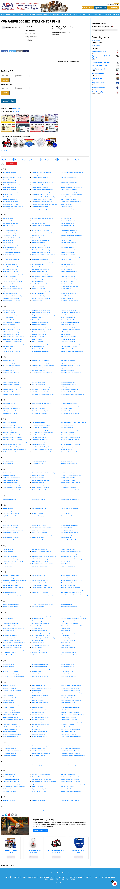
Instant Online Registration (103, 14)
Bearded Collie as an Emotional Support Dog (12, 252)
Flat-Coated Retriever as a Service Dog (40, 413)
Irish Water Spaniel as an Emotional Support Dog (71, 475)
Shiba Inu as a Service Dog (37, 690)
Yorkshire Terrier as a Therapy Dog (39, 810)
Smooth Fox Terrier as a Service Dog (39, 734)
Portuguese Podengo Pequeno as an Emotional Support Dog (73, 618)
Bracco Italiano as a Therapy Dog (68, 254)
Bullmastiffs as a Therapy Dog (67, 298)
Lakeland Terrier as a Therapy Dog (39, 525)
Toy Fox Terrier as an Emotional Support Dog (70, 748)
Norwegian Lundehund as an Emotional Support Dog (71, 580)
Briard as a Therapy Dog (66, 262)
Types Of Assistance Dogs (60, 14)
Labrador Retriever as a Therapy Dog (10, 527)
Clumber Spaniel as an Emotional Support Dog (70, 322)
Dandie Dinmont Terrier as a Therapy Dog (40, 363)
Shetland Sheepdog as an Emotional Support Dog (42, 688)
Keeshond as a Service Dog (8, 508)
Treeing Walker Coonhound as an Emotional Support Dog (72, 755)
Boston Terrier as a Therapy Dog (67, 225)
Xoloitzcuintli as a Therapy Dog (38, 800)
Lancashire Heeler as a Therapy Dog (39, 532)
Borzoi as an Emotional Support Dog (68, 220)
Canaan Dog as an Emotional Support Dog (11, 322)
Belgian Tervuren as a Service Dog (10, 291)
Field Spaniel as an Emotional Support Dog (11, 408)
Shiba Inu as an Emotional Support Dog (40, 695)
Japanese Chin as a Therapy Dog (38, 499)
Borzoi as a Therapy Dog (66, 218)
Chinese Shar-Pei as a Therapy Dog (39, 334)
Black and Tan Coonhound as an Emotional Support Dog (43, 254)
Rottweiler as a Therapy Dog (37, 674)
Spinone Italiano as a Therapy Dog (68, 705)
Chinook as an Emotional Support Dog (40, 344)
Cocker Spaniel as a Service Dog (67, 324)
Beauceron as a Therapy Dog (8, 257)
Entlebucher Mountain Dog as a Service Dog (70, 389)
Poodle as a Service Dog (37, 647)
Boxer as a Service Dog (66, 237)
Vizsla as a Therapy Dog (37, 765)
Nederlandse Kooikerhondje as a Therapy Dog (12, 578)
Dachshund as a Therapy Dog (9, 363)
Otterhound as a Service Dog (38, 606)
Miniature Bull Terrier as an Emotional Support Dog (42, 563)
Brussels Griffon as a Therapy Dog (68, 276)
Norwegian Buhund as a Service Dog (39, 582)
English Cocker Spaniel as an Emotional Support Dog (13, 387)
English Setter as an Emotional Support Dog (41, 387)
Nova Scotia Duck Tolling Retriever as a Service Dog (72, 590)
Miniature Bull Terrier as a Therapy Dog (40, 561)
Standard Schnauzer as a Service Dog (68, 717)
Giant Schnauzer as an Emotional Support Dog (41, 425)
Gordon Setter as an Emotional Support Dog (41, 446)
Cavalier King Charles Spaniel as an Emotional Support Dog (15, 344)
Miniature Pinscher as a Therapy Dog (68, 549)
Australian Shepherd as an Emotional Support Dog (71, 194)
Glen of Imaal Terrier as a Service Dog (40, 427)
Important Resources (108, 877)
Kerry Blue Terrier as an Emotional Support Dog (41, 511)
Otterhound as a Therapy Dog (67, 604)
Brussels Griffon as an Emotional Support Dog (70, 279)
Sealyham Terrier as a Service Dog (10, 729)
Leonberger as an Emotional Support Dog (69, 525)
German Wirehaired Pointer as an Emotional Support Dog (14, 449)
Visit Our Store (17, 112)
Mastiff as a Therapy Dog (8, 566)
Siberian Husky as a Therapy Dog (38, 707)
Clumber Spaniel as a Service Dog (68, 317)
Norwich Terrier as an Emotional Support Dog (70, 587)
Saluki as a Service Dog (7, 693)
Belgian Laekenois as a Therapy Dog (10, 271)
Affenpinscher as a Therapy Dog (9, 175)
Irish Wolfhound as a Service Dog (68, 477)
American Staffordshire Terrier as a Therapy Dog (42, 201)
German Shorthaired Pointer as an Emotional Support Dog (15, 442)
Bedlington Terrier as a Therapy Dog (10, 264)
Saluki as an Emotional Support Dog (10, 697)
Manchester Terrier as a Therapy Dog (10, 559)
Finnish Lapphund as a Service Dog (10, 410)
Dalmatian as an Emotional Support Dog (11, 372)
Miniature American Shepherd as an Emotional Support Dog (44, 556)
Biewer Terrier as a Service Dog (38, 242)
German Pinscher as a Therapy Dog (10, 425)
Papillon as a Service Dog (8, 616)
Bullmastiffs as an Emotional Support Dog (69, 300)
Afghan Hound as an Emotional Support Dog (12, 184)
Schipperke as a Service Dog (8, 707)
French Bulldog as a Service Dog (67, 408)
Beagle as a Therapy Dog (8, 242)
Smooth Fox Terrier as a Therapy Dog (39, 736)
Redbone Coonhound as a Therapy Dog (11, 674)
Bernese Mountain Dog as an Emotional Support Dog (43, 232)
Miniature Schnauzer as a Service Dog (69, 554)
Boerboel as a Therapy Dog (37, 281)
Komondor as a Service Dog (37, 513)
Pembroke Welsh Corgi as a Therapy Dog (11, 640)
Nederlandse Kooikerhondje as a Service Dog (12, 575)
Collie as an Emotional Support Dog (68, 336)
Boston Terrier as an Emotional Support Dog (70, 228)
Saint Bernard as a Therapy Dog (9, 688)
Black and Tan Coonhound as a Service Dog (41, 250)
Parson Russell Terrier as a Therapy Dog (11, 625)
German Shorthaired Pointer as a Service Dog (12, 437)
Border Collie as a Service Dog (38, 286)
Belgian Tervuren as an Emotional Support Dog (12, 295)
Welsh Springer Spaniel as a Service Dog (11, 781)
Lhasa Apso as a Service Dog (67, 527)
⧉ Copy (26, 51)
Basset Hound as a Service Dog (9, 232)
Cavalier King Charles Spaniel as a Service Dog (12, 339)
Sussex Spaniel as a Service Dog (67, 724)
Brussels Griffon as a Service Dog (68, 274)
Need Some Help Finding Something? (102, 27)
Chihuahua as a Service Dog (37, 317)
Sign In (116, 4)
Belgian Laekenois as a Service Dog (10, 269)
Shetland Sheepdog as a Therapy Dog (39, 685)
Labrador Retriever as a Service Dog (10, 525)
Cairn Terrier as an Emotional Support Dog (11, 315)
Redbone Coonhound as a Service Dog (10, 671)
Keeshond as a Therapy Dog (8, 511)
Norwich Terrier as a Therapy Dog (68, 585)
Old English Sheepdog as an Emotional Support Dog (42, 604)
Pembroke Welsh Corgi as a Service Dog (11, 637)
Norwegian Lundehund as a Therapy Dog (69, 578)
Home (3, 14)
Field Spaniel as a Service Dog (9, 403)
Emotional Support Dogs (43, 14)
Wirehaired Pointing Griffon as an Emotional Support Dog (73, 784)
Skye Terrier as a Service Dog (38, 719)
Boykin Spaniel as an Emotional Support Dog (70, 250)
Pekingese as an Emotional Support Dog (11, 635)
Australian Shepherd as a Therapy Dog (69, 192)
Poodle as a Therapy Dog (37, 650)
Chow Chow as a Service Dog (38, 346)
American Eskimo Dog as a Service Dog (40, 177)
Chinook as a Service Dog (37, 339)
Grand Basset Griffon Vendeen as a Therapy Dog (42, 451)
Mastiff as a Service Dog (8, 563)
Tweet (12, 51)
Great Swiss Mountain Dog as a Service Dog (70, 439)
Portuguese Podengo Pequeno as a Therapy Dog (71, 616)
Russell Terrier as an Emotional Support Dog (70, 669)
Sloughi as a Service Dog (37, 726)
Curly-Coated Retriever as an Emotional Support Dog (72, 351)
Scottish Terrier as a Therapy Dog (9, 724)
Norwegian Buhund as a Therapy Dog (39, 585)
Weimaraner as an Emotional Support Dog (11, 779)
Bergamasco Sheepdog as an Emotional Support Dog (43, 218)
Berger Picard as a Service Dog (38, 220)
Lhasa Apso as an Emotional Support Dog (69, 532)
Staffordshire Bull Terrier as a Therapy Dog (70, 712)
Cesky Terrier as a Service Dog (9, 346)
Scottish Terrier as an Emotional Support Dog (12, 726)
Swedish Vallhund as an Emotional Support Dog (70, 736)
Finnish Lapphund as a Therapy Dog (10, 413)
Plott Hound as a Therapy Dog (38, 621)
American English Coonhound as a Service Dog (12, 209)
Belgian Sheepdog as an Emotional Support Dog (12, 288)
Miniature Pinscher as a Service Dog (39, 566)
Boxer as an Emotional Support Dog (68, 242)
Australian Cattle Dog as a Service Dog (69, 182)
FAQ (96, 877)
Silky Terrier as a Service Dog (38, 712)
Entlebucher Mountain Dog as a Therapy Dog (70, 391)
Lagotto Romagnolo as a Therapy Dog (10, 535)
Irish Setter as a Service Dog (38, 475)
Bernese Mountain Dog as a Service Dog (40, 228)
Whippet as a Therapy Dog (37, 786)
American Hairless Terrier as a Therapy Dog (41, 194)
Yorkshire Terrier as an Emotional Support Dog (70, 810)
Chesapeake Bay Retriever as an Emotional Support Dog (43, 315)
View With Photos (11, 163)
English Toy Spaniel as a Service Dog (68, 382)
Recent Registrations (68, 879)
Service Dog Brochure (51, 879)
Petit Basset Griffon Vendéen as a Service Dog (12, 645)
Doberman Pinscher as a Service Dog (39, 368)
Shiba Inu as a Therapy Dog (37, 693)
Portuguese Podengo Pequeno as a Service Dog (42, 654)
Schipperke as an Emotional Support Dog (11, 712)
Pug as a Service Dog (65, 628)
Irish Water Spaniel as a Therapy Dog (68, 473)
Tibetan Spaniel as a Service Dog (9, 753)
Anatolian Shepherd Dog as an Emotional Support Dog (72, 180)
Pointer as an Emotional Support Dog (39, 630)
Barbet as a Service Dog (8, 218)
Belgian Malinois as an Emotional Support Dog (12, 281)
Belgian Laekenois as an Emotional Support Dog (13, 274)
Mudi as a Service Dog (65, 561)
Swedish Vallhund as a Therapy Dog (68, 734)
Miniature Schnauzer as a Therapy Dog (69, 556)
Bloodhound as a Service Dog (38, 264)
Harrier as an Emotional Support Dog (39, 461)
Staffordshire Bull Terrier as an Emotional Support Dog (72, 714)
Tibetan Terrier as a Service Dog (38, 748)
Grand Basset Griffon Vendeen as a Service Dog (42, 449)
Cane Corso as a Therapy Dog (9, 327)
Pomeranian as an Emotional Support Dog (40, 645)
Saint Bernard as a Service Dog (9, 685)
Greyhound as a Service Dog (67, 446)
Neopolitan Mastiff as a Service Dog (10, 582)
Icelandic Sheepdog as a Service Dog (10, 480)
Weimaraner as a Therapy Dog (9, 776)
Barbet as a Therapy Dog (8, 220)
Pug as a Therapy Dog (65, 630)
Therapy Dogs (31, 14)
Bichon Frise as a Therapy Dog (38, 237)
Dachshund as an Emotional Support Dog (11, 365)
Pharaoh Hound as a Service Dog (9, 652)
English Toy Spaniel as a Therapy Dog (68, 384)
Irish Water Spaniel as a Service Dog (39, 489)
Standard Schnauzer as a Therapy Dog (69, 719)
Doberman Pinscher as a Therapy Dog (39, 370)
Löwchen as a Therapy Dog (66, 537)
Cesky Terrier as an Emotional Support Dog (11, 351)
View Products (110, 4)
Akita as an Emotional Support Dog (10, 199)
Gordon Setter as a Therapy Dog (38, 444)
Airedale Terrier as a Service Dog (9, 187)
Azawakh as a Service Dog (66, 204)
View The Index (16, 108)
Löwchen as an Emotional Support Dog (69, 539)
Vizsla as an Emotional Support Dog (68, 765)
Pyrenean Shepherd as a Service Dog (68, 650)
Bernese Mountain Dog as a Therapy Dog (40, 230)
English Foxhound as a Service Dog (10, 389)
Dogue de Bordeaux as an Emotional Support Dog (71, 372)
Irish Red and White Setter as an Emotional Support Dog (43, 473)
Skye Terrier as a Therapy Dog (38, 722)
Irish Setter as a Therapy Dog (38, 477)
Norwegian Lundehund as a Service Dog (69, 575)
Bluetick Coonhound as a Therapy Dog (40, 274)
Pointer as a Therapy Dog (37, 628)
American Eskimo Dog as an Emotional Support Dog (42, 182)
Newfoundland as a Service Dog (9, 590)
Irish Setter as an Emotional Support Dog (40, 480)
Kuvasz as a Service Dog (66, 511)
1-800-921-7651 (88, 8)
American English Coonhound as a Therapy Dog (41, 172)
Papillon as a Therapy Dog (8, 618)
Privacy (62, 883)
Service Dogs (21, 14)
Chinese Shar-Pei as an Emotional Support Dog (41, 336)
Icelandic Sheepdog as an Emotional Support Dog (13, 485)
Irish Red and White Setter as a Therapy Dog (12, 489)
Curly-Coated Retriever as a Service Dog (69, 346)
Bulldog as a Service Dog (66, 288)
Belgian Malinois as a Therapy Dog (10, 279)
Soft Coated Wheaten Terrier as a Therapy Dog (70, 690)
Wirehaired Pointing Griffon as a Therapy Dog (70, 781)
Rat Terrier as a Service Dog (8, 664)
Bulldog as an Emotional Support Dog (68, 293)
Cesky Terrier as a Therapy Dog (9, 348)
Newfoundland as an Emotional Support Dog (12, 595)
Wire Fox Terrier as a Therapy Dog (68, 774)
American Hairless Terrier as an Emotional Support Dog (43, 196)
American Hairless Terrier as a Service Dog (41, 192)
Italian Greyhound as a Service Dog (68, 485)
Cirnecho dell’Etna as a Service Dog (68, 310)
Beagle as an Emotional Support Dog (10, 245)
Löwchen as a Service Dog (66, 535)
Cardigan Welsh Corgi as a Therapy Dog (11, 334)
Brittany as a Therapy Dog (66, 269)
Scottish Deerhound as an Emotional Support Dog (13, 719)
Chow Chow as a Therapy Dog (38, 348)
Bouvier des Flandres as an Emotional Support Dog (71, 235)
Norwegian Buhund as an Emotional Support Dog (42, 587)
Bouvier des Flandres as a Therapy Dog (69, 232)
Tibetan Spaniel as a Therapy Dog (9, 755)
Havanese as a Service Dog (37, 463)
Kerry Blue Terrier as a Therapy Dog (39, 508)
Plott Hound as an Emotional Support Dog (40, 623)
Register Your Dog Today (40, 830)
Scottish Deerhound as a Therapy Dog (10, 717)
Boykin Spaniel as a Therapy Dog (67, 247)
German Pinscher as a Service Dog (10, 422)
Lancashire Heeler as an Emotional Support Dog (42, 535)
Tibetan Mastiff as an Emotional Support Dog (12, 750)
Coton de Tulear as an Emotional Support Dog (70, 344)
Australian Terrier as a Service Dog (68, 196)
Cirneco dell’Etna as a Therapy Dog (68, 315)
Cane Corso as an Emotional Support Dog (11, 329)
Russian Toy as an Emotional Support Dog (69, 676)
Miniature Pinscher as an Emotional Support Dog (71, 551)
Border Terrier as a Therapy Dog (38, 295)
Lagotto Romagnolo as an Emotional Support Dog (13, 537)
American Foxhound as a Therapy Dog (40, 187)
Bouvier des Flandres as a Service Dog (69, 230)
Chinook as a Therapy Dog (37, 341)
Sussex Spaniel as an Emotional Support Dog (70, 729)
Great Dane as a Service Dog (67, 425)
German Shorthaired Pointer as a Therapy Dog (12, 439)
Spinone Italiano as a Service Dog (68, 702)
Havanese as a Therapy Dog (66, 461)
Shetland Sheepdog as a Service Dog (10, 736)
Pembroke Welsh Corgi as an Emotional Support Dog (13, 642)
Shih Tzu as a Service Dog (37, 697)
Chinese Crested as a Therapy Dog (39, 327)
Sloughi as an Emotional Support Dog (39, 731)
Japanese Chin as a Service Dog (9, 499)
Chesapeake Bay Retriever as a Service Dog (41, 310)
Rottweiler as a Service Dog (37, 671)
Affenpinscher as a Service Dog (9, 172)
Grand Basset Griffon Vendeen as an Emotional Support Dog (73, 422)
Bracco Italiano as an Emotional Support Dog (70, 257)
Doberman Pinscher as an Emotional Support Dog (42, 372)
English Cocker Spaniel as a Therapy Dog (11, 384)
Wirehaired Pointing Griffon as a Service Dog (70, 779)
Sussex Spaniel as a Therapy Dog (68, 726)
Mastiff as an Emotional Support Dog (39, 549)
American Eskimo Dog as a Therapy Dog (40, 180)
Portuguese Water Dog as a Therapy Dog (69, 623)
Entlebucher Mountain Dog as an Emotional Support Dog (72, 394)
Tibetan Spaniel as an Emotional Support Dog (41, 746)
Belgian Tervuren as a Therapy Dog (10, 293)
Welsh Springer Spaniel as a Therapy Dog (11, 784)
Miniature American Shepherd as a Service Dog (41, 551)
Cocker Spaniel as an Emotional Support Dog (70, 329)
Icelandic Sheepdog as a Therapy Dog (10, 482)
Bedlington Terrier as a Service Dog (10, 262)
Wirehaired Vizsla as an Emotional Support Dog (70, 791)
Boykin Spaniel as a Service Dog (67, 245)
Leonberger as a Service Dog (38, 537)
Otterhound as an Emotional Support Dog (69, 606)
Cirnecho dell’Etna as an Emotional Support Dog (71, 312)
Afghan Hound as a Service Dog (9, 180)
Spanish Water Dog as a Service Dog (68, 695)
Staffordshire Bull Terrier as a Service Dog (69, 710)
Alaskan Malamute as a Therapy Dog (10, 204)
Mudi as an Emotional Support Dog (68, 566)
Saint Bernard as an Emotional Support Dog (12, 690)
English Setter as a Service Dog (38, 382)
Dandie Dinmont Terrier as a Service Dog (40, 360)
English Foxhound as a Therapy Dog (10, 391)
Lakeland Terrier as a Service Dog (9, 539)
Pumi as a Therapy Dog (65, 645)
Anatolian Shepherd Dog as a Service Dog (69, 175)
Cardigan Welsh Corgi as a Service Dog (11, 332)
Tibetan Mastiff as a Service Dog (9, 746)
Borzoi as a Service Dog (37, 300)
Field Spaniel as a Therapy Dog (9, 406)
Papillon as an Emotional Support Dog (10, 621)
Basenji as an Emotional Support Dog (10, 230)
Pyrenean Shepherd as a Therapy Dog (68, 652)
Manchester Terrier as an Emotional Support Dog (13, 561)
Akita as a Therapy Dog (7, 196)
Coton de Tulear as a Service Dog (68, 339)
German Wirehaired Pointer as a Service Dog (12, 444)
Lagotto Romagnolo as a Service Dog (10, 532)
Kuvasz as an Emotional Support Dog (68, 515)
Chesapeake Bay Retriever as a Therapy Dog (41, 312)
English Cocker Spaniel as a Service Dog (11, 382)
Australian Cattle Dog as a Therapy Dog (69, 184)
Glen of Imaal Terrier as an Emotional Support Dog (42, 432)
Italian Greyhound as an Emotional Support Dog (70, 489)
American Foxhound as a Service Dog (39, 184)
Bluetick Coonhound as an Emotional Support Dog (42, 276)
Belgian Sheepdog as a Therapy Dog (10, 286)
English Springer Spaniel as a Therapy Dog (40, 391)
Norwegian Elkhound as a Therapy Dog (40, 592)
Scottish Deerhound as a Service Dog (10, 714)
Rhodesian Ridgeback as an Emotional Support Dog (42, 669)
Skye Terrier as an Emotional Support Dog (40, 724)
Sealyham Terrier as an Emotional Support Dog (12, 734)
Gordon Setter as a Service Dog (38, 442)
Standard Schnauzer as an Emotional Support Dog (71, 722)
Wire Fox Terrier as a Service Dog (39, 791)
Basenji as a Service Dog (8, 225)
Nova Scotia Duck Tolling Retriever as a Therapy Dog (72, 592)
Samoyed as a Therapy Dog (8, 702)
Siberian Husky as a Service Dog (38, 705)
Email (20, 51)
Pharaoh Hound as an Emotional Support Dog (41, 616)
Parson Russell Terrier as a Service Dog (11, 623)
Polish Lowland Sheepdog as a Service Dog (41, 633)
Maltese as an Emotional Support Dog (10, 554)
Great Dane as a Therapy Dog (67, 427)
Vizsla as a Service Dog (7, 765)
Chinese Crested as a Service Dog (39, 324)
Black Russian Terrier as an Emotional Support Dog (42, 262)
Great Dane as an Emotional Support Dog (69, 430)
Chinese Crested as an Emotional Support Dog (41, 329)
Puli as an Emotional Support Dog (68, 640)
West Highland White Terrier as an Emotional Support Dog (44, 781)
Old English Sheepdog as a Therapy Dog (11, 606)
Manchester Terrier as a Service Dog (10, 556)
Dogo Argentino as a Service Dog (68, 360)
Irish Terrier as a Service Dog (38, 482)
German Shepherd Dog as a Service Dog (11, 430)
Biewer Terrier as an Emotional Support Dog (41, 247)
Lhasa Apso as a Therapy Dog (67, 530)
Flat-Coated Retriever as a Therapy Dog (69, 403)
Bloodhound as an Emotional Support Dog (40, 269)
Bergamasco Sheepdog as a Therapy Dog (11, 300)
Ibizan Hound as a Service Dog (9, 473)
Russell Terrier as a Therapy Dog (67, 666)
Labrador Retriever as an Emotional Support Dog (13, 530)
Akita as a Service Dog (7, 194)
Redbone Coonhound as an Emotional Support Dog (13, 676)
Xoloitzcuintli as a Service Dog (9, 800)
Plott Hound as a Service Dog (38, 618)
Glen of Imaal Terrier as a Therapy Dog (40, 430)
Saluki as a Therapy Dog (8, 695)
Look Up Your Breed (9, 101)
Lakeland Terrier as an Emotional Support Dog (41, 527)
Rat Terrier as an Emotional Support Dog (11, 669)
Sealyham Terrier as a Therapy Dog (10, 731)
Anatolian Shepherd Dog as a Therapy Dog (69, 177)
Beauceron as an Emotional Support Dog (11, 259)
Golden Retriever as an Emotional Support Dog (41, 439)
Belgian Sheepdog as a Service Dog (10, 283)
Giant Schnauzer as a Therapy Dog (39, 422)
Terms (57, 883)
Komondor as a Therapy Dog (38, 515)
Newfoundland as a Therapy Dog (9, 592)
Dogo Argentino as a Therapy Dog (68, 363)
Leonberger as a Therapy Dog (38, 539)
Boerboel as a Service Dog (37, 279)
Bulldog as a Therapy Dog (66, 291)
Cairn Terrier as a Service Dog (9, 310)
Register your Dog (113, 8)
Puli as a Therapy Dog (65, 637)
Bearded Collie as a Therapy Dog (9, 250)
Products (116, 14)
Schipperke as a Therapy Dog (9, 710)
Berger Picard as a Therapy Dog (38, 223)
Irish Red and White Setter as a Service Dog (12, 487)
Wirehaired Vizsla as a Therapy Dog (68, 788)
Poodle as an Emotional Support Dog (39, 652)
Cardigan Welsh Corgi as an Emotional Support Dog (13, 336)
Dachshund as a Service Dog (8, 360)
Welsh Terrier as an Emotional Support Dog (41, 774)
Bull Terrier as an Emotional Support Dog (69, 286)
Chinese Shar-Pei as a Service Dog (39, 332)
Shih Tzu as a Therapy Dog (37, 700)
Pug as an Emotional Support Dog (68, 633)
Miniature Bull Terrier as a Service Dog (40, 559)
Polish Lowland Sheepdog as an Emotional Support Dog (43, 637)
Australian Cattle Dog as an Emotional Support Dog (71, 187)
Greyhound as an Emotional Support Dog (69, 451)
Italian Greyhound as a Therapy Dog (68, 487)
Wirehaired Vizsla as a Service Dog (68, 786)
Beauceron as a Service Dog (8, 254)
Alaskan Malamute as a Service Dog (10, 201)
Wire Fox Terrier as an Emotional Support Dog (70, 776)
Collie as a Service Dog (66, 332)
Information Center (75, 14)
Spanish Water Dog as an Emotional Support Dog (71, 700)
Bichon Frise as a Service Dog (38, 235)
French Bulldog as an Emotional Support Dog (70, 413)
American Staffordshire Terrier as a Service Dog (42, 199)
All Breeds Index (11, 14)
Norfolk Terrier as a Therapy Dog (38, 578)
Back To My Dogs (5, 151)
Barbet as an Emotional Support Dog (10, 223)
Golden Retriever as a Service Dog (39, 434)
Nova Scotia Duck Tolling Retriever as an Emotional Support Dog (74, 595)
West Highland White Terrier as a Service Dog (41, 776)
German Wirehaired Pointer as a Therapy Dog (12, 446)
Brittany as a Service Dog (66, 266)
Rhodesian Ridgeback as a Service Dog (40, 664)
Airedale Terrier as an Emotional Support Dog (12, 192)
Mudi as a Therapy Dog (65, 563)
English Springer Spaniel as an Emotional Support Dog (43, 394)
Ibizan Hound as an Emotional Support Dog (11, 477)
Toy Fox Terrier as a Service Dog (38, 755)
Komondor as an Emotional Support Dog (69, 508)
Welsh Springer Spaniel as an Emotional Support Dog (13, 786)
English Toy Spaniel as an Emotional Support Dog (71, 387)
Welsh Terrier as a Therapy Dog (9, 791)
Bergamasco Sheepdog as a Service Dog (11, 298)
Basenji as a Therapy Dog (8, 228)
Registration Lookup (100, 8)
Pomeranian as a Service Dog (38, 640)
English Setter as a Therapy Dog (38, 384)
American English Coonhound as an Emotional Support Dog (44, 175)
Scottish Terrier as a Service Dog (9, 722)
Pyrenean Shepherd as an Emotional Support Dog (71, 654)
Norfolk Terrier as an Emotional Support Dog (41, 580)
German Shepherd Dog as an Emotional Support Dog (13, 434)
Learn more (11, 857)
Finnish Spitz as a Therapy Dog (38, 408)
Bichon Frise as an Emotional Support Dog (40, 240)
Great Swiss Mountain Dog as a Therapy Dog (70, 442)
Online (96, 40)
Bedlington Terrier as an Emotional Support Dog (12, 266)
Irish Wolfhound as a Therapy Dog (68, 480)
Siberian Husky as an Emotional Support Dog (41, 710)
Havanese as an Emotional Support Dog (69, 463)
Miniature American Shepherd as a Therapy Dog (41, 554)
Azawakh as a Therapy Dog (66, 206)
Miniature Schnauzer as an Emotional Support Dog (71, 559)
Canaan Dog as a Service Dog (9, 317)
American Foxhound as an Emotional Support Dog (42, 189)
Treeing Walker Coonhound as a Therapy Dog (70, 753)
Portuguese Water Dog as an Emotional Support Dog (72, 625)
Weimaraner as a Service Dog (9, 774)
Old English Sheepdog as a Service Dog (11, 604)
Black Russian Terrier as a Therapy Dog (40, 259)
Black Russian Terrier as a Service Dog (40, 257)
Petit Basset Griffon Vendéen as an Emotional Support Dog (15, 650)
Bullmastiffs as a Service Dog (67, 295)
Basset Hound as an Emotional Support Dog (12, 237)
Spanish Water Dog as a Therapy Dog (68, 697)
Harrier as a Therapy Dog (8, 463)
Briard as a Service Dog (66, 259)
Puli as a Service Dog (65, 635)
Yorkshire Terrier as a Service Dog (10, 810)
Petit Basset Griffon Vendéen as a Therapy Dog (12, 647)
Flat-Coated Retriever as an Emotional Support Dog (71, 406)
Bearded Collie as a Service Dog (9, 247)
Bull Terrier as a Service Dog (67, 281)
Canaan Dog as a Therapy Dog (9, 319)
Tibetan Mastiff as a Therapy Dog (9, 748)
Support (88, 877)
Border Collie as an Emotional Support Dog (41, 291)
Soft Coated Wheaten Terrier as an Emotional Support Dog (73, 693)
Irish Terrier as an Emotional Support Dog (40, 487)
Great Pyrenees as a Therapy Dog (68, 434)
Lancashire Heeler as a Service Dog (39, 530)
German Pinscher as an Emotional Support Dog (12, 427)
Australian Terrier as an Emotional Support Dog (70, 201)
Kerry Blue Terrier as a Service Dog (10, 515)
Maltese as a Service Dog (8, 549)
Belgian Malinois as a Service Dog (10, 276)
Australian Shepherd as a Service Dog (68, 189)
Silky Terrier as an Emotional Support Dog (40, 717)
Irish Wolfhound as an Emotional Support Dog (70, 482)
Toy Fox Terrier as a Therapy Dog (68, 746)
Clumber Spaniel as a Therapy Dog (68, 319)
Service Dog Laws (88, 14)
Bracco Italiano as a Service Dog (67, 252)
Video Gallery (61, 877)
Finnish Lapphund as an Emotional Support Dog (41, 403)
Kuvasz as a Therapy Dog (66, 513)
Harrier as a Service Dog (8, 461)
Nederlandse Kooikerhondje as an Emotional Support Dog (14, 580)
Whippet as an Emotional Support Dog (40, 788)
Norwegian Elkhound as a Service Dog (39, 590)
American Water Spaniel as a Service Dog (40, 206)
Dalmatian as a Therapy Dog (8, 370)
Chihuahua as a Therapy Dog (37, 319)
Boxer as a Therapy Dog (66, 240)
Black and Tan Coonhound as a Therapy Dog (41, 252)
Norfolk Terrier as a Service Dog (38, 575)
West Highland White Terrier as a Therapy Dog (41, 779)
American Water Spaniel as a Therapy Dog (40, 209)
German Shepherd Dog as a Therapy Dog (11, 432)
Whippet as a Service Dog (37, 784)
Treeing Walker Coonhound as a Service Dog (70, 750)
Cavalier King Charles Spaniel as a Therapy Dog (12, 341)
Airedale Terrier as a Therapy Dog (9, 189)
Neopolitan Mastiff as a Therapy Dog (10, 585)
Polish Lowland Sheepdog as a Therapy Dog (41, 635)
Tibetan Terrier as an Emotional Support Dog (41, 753)
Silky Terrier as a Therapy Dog (38, 714)
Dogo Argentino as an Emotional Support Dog (70, 365)
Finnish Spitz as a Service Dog (38, 406)
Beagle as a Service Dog (8, 240)
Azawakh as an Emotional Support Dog (69, 209)
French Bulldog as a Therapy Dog (67, 410)
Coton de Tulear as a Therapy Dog (68, 341)
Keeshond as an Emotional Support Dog (11, 513)
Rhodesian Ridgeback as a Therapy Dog (40, 666)
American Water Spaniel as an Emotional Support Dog (72, 172)
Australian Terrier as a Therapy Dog (68, 199)
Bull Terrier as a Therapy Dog (67, 283)
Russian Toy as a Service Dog (67, 671)
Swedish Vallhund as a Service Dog (68, 731)
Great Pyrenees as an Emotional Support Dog (70, 437)
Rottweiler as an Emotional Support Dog (40, 676)
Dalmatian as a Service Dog (8, 368)
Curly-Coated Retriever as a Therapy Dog (69, 348)
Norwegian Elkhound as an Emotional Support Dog (42, 595)
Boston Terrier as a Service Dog (67, 223)
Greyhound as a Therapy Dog (67, 449)
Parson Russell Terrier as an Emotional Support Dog (13, 628)
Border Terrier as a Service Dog (38, 293)
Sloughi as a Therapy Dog (37, 729)
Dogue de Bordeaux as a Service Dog (68, 368)
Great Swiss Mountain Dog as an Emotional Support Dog (72, 444)
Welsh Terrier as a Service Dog (9, 788)
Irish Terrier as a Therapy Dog (38, 485)
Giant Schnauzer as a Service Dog (10, 451)
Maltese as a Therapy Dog (8, 551)
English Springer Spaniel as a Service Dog (40, 389)
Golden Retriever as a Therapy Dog (39, 437)
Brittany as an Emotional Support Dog (68, 271)
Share (5, 51)
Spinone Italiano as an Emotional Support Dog (70, 707)
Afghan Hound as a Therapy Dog (9, 182)
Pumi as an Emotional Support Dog (68, 647)
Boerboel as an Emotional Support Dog (40, 283)
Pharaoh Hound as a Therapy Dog (9, 654)
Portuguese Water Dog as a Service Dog (69, 621)
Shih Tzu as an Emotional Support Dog (40, 702)
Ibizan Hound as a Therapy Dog (9, 475)
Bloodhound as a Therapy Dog (38, 266)
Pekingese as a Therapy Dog (8, 633)
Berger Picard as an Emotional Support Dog (41, 225)
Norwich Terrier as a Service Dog (68, 582)
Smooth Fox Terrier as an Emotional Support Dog (71, 685)
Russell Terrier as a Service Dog (67, 664)
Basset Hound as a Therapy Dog (9, 235)
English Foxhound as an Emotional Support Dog (12, 394)
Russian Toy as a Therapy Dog (67, 674)
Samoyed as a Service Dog (8, 700)
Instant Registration (29, 877)
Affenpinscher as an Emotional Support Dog (12, 177)
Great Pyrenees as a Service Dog (67, 432)
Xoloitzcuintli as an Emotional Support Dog (70, 800)
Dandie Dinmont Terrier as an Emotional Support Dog (43, 365)
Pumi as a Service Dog (65, 642)
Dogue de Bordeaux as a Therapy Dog (68, 370)
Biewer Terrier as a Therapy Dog (38, 245)
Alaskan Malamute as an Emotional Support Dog (13, 206)
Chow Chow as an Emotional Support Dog (40, 351)
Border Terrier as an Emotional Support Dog (41, 298)
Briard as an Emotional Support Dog (68, 264)
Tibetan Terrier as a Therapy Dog (38, 750)
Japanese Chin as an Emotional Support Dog (70, 499)
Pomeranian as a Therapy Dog (38, 642)
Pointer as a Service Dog (37, 625)
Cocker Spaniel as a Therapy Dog (68, 327)
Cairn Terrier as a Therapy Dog (9, 312)
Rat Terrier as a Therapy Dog (8, 666)
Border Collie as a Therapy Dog (38, 288)
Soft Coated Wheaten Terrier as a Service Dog (70, 688)
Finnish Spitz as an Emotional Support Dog (40, 410)
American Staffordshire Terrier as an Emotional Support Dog (44, 204)
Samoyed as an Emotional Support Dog (11, 705)
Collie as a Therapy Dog (66, 334)
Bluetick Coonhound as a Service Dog (39, 271)
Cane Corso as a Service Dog (9, 324)
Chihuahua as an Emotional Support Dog (40, 322)
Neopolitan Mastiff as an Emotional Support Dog (13, 587)
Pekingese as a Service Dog (8, 630)
